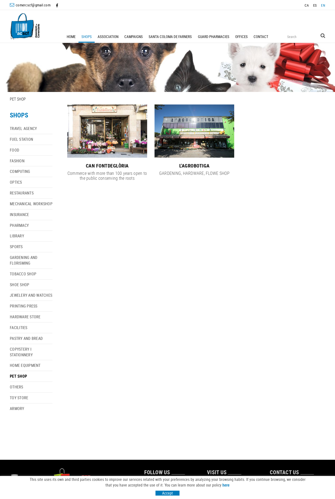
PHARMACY (19, 225)
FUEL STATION (21, 139)
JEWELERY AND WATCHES (31, 295)
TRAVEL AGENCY (23, 128)
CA (307, 5)
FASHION (17, 161)
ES (315, 5)
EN (323, 5)
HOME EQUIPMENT (25, 365)
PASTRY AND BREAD (26, 338)
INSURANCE (19, 214)
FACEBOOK (57, 5)
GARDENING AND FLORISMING (23, 260)
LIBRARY (17, 236)
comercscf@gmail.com (33, 4)
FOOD (14, 150)
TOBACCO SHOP (23, 274)
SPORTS (16, 246)
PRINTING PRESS (24, 306)
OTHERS (16, 387)
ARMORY (17, 408)
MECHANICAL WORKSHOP (31, 203)
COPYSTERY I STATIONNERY (21, 352)
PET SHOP (18, 376)
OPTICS (16, 182)
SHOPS (19, 115)
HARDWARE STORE (25, 317)
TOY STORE (19, 397)
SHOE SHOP (19, 284)
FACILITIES (18, 327)
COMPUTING (20, 171)
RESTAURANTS (22, 193)
